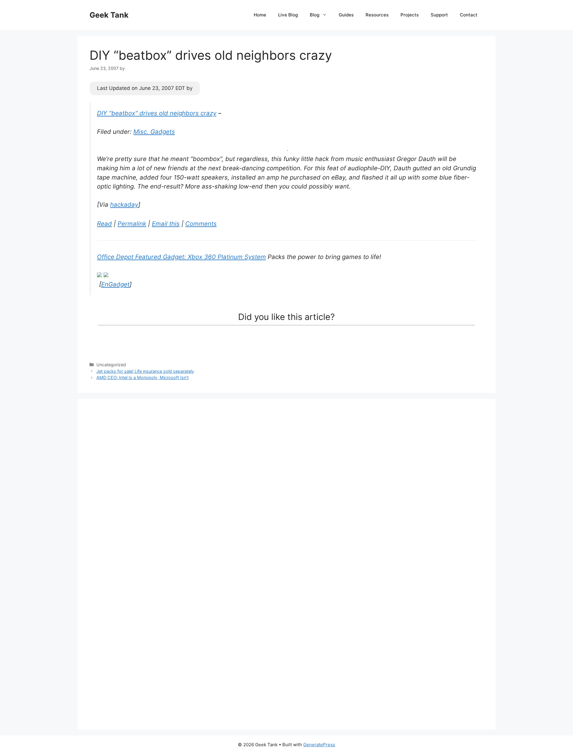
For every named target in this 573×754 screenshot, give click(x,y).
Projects (410, 15)
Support (439, 15)
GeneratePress (319, 744)
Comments (201, 223)
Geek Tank (109, 14)
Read (104, 223)
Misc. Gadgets (154, 131)
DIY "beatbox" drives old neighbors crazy (156, 113)
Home (260, 15)
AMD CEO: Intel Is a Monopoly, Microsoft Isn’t (142, 377)
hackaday (124, 204)
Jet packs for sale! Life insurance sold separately (145, 371)
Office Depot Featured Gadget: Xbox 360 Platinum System (181, 256)
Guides (346, 15)
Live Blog (288, 15)
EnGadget (115, 284)
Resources (377, 15)
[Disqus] (286, 485)
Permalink (132, 223)
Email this (166, 223)
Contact (469, 15)
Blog (314, 15)
